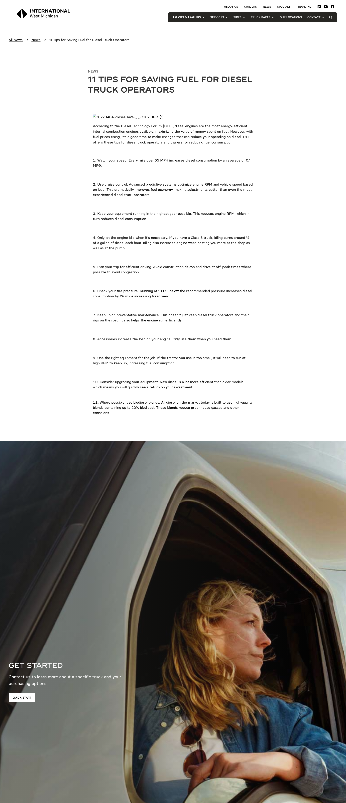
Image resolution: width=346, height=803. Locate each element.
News (267, 6)
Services (217, 17)
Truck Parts (260, 17)
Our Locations (291, 17)
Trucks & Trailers (187, 17)
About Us (231, 6)
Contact (314, 17)
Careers (250, 6)
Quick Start (22, 697)
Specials (284, 6)
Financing (304, 6)
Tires (237, 17)
